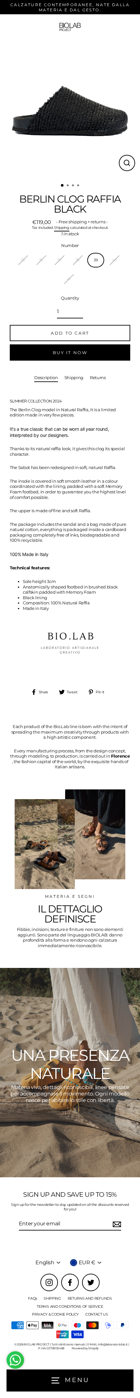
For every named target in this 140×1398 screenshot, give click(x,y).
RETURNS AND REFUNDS (90, 1298)
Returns (98, 377)
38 (77, 260)
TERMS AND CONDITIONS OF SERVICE (70, 1306)
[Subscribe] (116, 1224)
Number (70, 245)
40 (114, 260)
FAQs (32, 1298)
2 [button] (68, 186)
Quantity (70, 298)
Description (46, 377)
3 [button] (73, 186)
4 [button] (78, 186)
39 (96, 260)
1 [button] (62, 185)
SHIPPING (52, 1298)
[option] (70, 109)
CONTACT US (96, 1314)
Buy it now (70, 352)
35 (22, 260)
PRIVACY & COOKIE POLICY (55, 1314)
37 (59, 260)
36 (41, 260)
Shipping (61, 228)
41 (68, 279)
